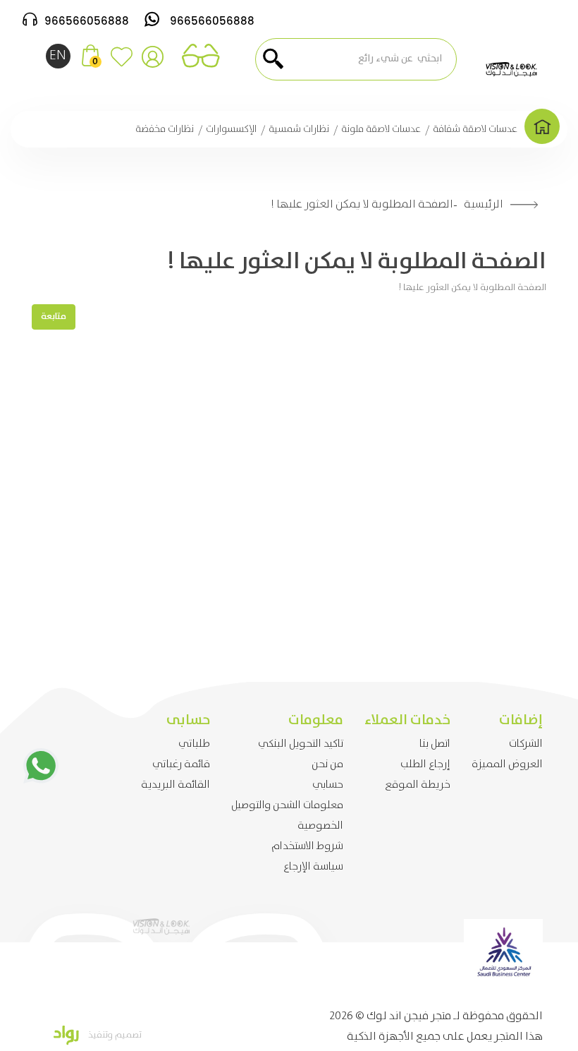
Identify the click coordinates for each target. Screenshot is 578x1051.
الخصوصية (320, 825)
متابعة (53, 316)
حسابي (327, 784)
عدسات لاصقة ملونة (381, 129)
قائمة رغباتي (181, 764)
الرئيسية (483, 204)
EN (57, 55)
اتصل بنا (434, 743)
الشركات (526, 743)
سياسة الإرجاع (313, 866)
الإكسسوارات (231, 129)
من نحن (327, 764)
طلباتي (194, 743)
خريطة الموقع (417, 784)
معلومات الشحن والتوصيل (287, 805)
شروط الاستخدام (307, 846)
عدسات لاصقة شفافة (475, 129)
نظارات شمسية (299, 129)
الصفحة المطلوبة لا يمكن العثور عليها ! (362, 204)
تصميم (127, 1035)
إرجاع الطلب (425, 764)
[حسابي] (153, 62)
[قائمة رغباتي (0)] (122, 62)
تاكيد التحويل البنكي (300, 743)
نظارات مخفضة (164, 129)
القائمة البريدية (175, 784)
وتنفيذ (99, 1035)
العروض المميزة (507, 764)
